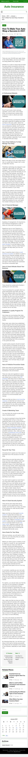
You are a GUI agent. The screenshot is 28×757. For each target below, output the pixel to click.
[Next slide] (26, 1)
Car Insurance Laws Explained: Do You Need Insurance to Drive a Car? (12, 1)
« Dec (3, 735)
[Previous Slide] (24, 1)
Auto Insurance (14, 6)
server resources (6, 124)
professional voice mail (15, 432)
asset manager (6, 244)
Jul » (7, 735)
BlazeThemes (17, 751)
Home (4, 25)
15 (16, 728)
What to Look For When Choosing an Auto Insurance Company (17, 684)
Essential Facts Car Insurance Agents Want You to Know (17, 675)
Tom (5, 34)
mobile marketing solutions (14, 427)
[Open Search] (26, 11)
